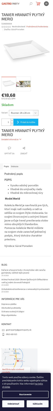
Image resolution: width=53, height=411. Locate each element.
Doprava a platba (8, 304)
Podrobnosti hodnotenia (37, 26)
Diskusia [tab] (14, 166)
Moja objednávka (8, 315)
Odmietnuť (13, 403)
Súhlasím (38, 403)
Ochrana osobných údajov (12, 311)
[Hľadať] (31, 4)
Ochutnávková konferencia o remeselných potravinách (25, 289)
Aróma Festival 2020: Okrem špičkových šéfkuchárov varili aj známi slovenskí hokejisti (24, 281)
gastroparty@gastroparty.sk (18, 329)
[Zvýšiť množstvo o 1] (11, 120)
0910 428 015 (11, 334)
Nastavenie (25, 394)
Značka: (14, 29)
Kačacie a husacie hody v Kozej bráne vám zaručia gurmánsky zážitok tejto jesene (23, 271)
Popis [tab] (6, 166)
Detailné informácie (10, 139)
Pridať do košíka (27, 122)
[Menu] (46, 4)
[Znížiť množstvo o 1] (11, 124)
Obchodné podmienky (11, 308)
